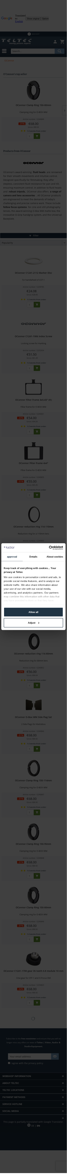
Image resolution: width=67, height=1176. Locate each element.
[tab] (12, 556)
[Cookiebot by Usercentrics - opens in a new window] (49, 548)
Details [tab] (33, 556)
